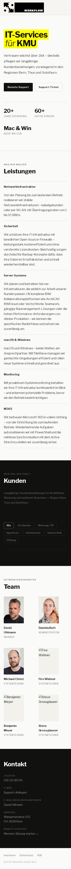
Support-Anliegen (15, 792)
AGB (39, 855)
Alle (8, 525)
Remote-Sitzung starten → (21, 833)
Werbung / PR (46, 525)
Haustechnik (55, 532)
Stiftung (11, 540)
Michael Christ (14, 679)
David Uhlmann (13, 804)
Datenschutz (26, 855)
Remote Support (18, 87)
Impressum (10, 855)
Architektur (24, 525)
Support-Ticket (49, 87)
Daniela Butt (47, 628)
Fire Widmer (47, 679)
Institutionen (33, 532)
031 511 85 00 (13, 780)
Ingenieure (12, 532)
